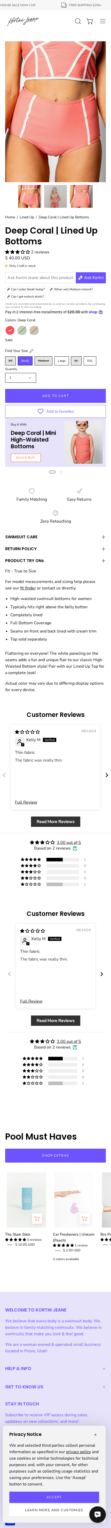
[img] (27, 732)
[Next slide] (107, 775)
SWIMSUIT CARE (21, 537)
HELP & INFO (18, 1368)
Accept (54, 1497)
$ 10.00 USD (25, 1244)
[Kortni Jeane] (23, 21)
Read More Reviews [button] (56, 822)
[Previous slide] (4, 775)
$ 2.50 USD (72, 1250)
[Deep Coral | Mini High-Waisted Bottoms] (83, 442)
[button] (18, 252)
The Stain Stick (17, 1234)
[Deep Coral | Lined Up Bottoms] (29, 196)
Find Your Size (16, 350)
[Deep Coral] (10, 330)
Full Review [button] (26, 802)
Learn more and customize (54, 1510)
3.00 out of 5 (69, 842)
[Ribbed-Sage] (22, 330)
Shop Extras (55, 1155)
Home (10, 217)
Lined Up (27, 217)
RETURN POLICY (21, 549)
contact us (51, 588)
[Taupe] (34, 330)
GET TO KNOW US (24, 1387)
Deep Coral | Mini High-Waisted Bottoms (33, 439)
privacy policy (78, 1452)
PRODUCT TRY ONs (24, 561)
